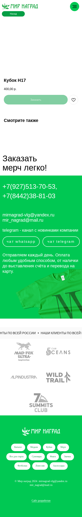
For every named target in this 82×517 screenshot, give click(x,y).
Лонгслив (40, 465)
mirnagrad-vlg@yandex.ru (28, 214)
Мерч (63, 447)
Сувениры (37, 456)
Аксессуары (58, 465)
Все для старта (16, 456)
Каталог (18, 447)
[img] (20, 6)
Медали (34, 447)
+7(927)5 (15, 186)
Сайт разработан (41, 500)
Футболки (22, 465)
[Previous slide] (3, 377)
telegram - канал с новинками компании (40, 230)
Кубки (49, 447)
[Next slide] (78, 377)
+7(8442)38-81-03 (28, 196)
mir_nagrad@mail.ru (22, 220)
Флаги (53, 456)
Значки (67, 456)
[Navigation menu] (74, 6)
